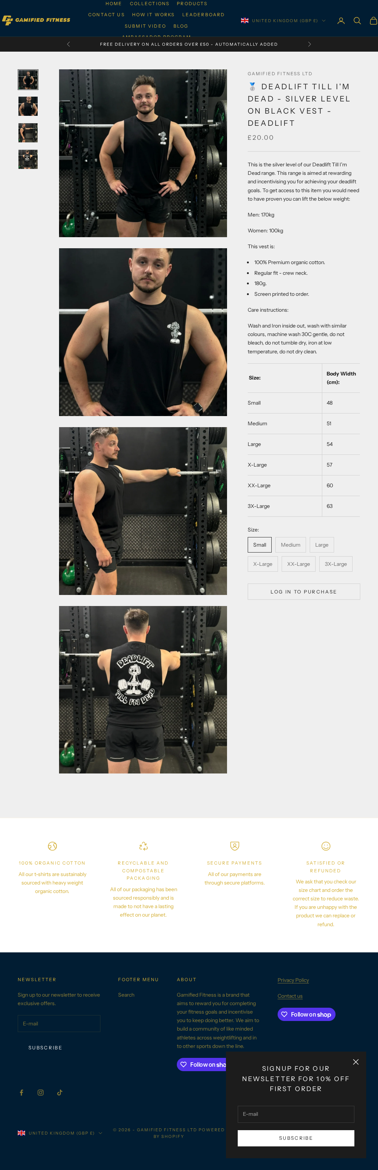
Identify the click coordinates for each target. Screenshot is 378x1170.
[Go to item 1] (28, 79)
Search (126, 994)
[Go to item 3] (28, 132)
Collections (150, 3)
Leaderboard (203, 14)
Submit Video (145, 26)
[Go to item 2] (28, 106)
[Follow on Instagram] (40, 1092)
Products (192, 3)
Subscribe (296, 1138)
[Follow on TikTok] (59, 1092)
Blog (181, 26)
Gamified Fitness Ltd (280, 73)
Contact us (106, 14)
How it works (153, 14)
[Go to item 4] (28, 159)
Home (114, 3)
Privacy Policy (293, 980)
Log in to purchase (304, 592)
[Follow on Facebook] (21, 1092)
